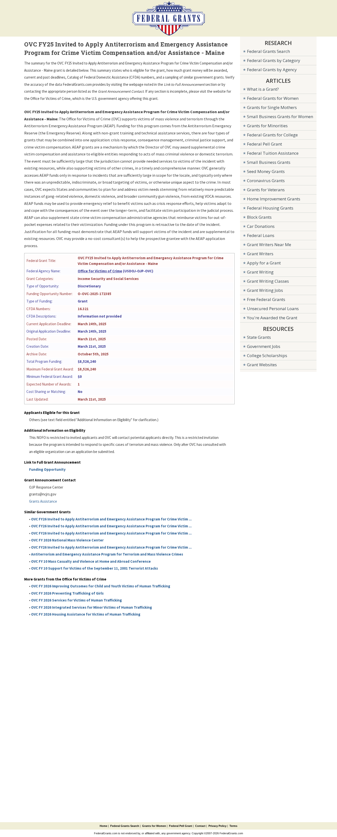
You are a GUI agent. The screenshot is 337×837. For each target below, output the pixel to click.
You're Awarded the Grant (272, 318)
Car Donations (261, 226)
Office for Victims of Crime (100, 271)
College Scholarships (267, 355)
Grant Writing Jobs (265, 290)
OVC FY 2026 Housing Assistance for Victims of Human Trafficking (85, 614)
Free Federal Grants (266, 299)
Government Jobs (263, 346)
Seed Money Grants (266, 171)
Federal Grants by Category (273, 60)
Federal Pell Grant (264, 144)
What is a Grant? (263, 89)
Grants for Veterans (266, 190)
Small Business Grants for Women (280, 116)
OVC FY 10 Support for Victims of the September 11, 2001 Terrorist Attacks (94, 568)
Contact (200, 825)
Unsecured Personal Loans (273, 308)
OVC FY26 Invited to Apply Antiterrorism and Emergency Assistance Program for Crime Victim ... (111, 519)
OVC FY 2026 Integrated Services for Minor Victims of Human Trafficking (91, 607)
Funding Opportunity (47, 469)
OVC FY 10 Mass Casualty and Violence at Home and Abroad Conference (91, 561)
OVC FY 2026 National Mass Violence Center (67, 540)
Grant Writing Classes (268, 281)
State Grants (259, 337)
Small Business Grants (268, 162)
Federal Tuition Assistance (273, 153)
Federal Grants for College (272, 135)
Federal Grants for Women (273, 98)
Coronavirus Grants (266, 180)
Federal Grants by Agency (272, 69)
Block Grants (259, 217)
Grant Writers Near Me (269, 244)
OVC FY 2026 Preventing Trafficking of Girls (67, 593)
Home (103, 825)
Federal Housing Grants (270, 208)
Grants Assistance (43, 501)
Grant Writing (260, 272)
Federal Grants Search (268, 51)
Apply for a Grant (264, 263)
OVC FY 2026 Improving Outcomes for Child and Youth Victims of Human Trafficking (100, 586)
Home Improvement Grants (273, 199)
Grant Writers (260, 254)
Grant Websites (262, 364)
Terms (233, 825)
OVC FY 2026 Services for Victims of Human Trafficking (76, 600)
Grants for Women (154, 825)
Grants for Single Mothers (272, 107)
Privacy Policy (217, 825)
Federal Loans (260, 235)
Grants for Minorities (267, 126)
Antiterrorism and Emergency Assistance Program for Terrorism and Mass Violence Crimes (107, 554)
